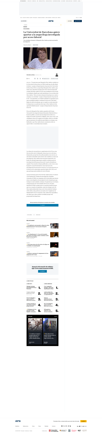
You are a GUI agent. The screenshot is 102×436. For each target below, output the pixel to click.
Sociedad (28, 223)
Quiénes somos (25, 426)
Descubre (30, 316)
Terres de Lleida (54, 17)
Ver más (55, 316)
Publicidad (46, 426)
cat (79, 17)
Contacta (53, 426)
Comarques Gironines (41, 17)
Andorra (27, 17)
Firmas (33, 426)
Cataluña (24, 17)
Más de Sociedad (30, 220)
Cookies (30, 430)
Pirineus (59, 17)
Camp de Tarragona (48, 17)
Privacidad (22, 430)
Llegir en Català (35, 44)
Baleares (31, 17)
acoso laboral (29, 214)
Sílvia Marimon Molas (31, 74)
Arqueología (38, 214)
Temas (39, 426)
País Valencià (35, 17)
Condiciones (27, 430)
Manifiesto (17, 426)
